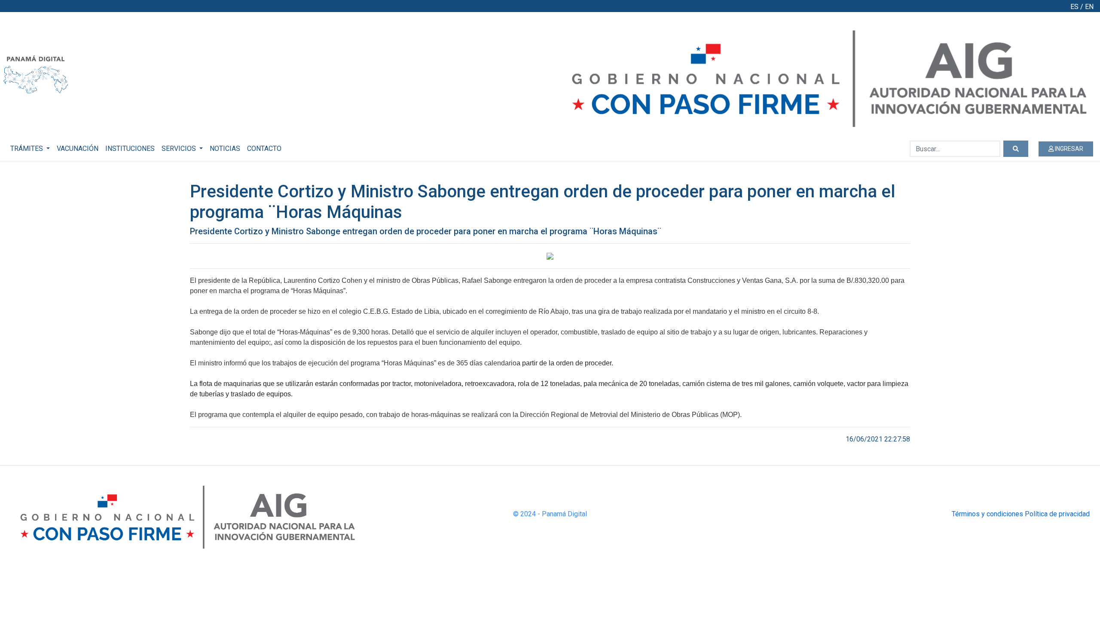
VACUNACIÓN (77, 148)
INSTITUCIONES (130, 148)
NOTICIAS (225, 148)
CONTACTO (264, 148)
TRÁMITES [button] (27, 148)
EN (1089, 7)
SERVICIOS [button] (180, 148)
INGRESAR (1068, 148)
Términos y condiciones (987, 514)
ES (1074, 7)
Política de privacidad (1057, 514)
